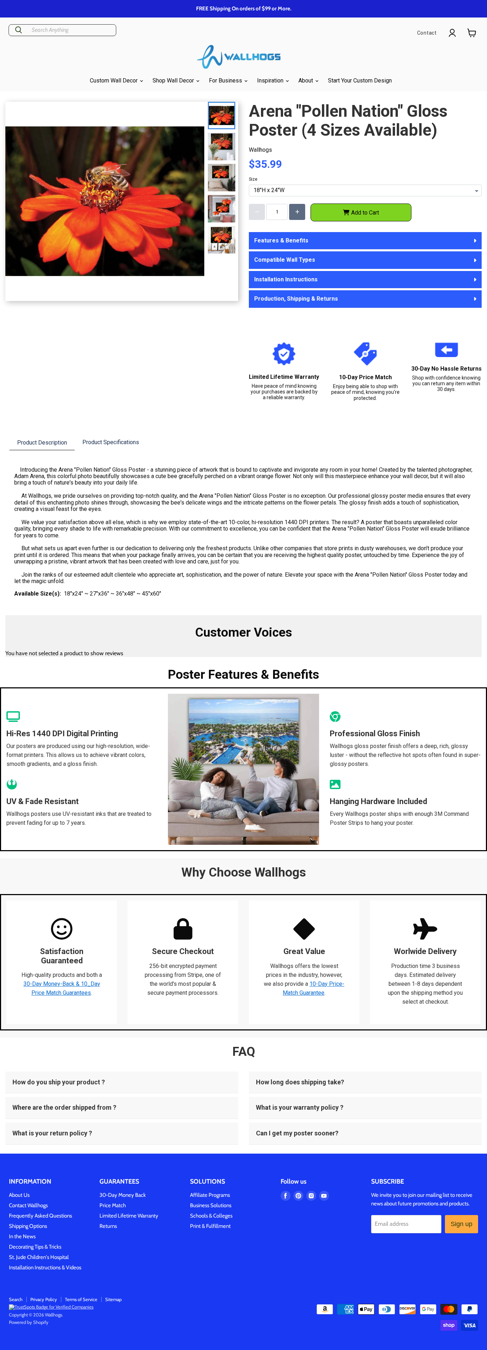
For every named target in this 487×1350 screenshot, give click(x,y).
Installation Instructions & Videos (45, 1267)
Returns (108, 1226)
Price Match (112, 1205)
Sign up (461, 1224)
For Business (226, 80)
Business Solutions (210, 1205)
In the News (22, 1236)
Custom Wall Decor (114, 80)
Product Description (42, 442)
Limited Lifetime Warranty (128, 1216)
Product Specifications (110, 442)
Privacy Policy (43, 1299)
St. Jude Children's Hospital (39, 1257)
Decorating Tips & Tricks (35, 1247)
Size (253, 179)
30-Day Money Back (122, 1195)
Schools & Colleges (211, 1216)
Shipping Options (28, 1226)
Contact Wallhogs (28, 1205)
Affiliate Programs (210, 1195)
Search (15, 1299)
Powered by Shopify (28, 1322)
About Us (19, 1195)
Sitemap (113, 1299)
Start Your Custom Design (360, 80)
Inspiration (271, 80)
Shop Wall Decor (174, 80)
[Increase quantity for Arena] (297, 212)
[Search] (18, 30)
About (306, 80)
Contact (427, 33)
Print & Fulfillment (210, 1226)
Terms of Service (81, 1299)
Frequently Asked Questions (40, 1216)
